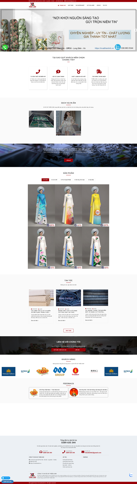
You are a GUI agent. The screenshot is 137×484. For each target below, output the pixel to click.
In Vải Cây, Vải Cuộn (80, 179)
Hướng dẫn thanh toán (68, 461)
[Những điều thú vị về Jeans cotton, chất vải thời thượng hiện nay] (68, 297)
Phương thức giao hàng (68, 463)
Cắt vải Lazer (90, 5)
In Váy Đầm (91, 179)
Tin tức (105, 5)
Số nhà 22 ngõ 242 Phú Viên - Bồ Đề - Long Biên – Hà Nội (43, 459)
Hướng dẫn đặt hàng (67, 459)
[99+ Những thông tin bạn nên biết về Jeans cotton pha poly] (95, 297)
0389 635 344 (47, 453)
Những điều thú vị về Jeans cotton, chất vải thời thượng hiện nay (67, 311)
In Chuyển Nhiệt (80, 5)
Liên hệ (98, 5)
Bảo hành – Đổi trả (67, 465)
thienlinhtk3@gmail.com (93, 453)
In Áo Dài (45, 179)
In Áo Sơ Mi (54, 179)
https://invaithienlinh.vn (35, 463)
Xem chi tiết (34, 320)
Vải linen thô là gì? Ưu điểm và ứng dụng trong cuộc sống (41, 311)
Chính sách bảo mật (67, 467)
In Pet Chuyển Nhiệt (66, 179)
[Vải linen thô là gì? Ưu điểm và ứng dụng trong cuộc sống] (41, 297)
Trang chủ (63, 5)
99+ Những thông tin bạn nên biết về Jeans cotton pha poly (95, 311)
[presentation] (1, 30)
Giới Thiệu (70, 5)
